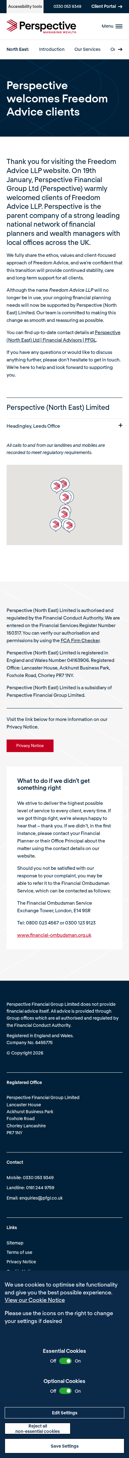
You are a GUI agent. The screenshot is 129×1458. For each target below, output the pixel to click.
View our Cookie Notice (35, 1299)
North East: (18, 49)
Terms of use (19, 1252)
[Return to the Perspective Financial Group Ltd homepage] (41, 26)
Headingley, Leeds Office (33, 426)
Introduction (51, 49)
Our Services (88, 49)
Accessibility (25, 6)
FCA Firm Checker (80, 640)
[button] (65, 498)
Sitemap (15, 1242)
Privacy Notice (21, 1261)
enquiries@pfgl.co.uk (41, 1198)
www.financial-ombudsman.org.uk (54, 935)
